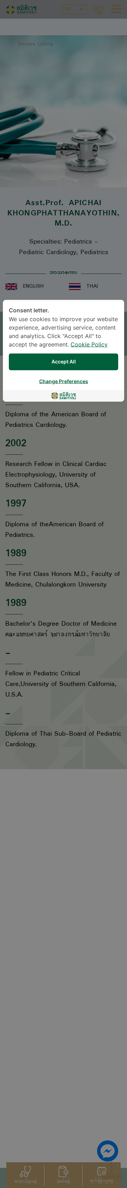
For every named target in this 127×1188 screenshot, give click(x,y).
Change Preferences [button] (63, 381)
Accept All (64, 362)
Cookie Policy (89, 345)
